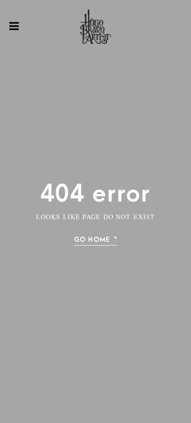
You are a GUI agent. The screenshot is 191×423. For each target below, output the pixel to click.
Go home (92, 240)
